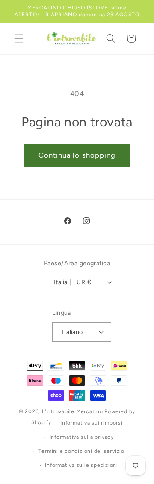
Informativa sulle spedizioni (81, 465)
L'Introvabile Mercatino (72, 411)
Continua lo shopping (77, 155)
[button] (19, 38)
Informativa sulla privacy (82, 437)
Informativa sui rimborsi (91, 423)
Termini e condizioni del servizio (81, 451)
